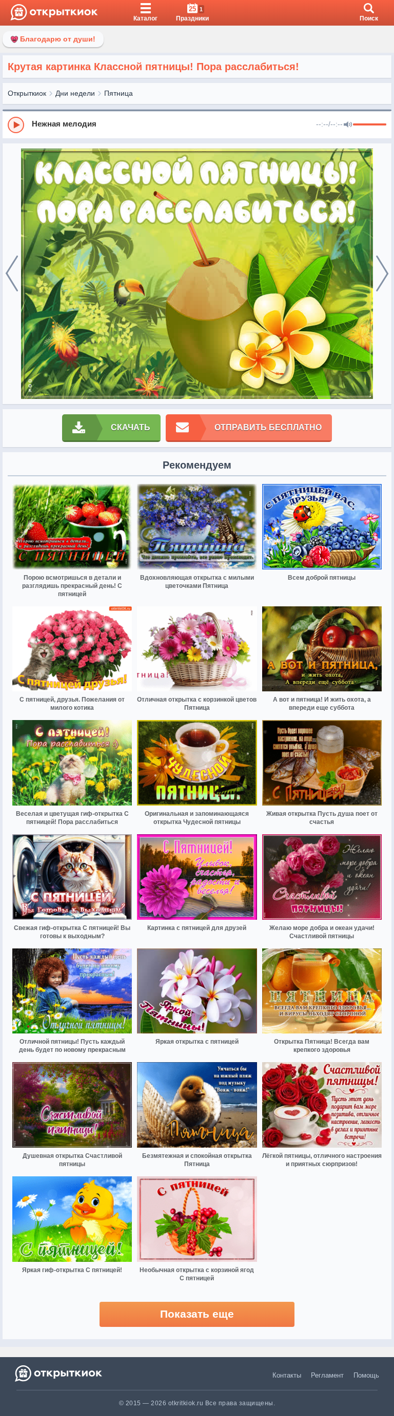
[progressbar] (369, 125)
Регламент (327, 1375)
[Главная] (54, 13)
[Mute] (348, 125)
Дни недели (75, 93)
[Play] (16, 125)
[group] (197, 124)
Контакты (286, 1375)
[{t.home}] (59, 1373)
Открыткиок (27, 93)
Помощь (366, 1375)
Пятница (118, 93)
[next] (382, 274)
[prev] (11, 274)
